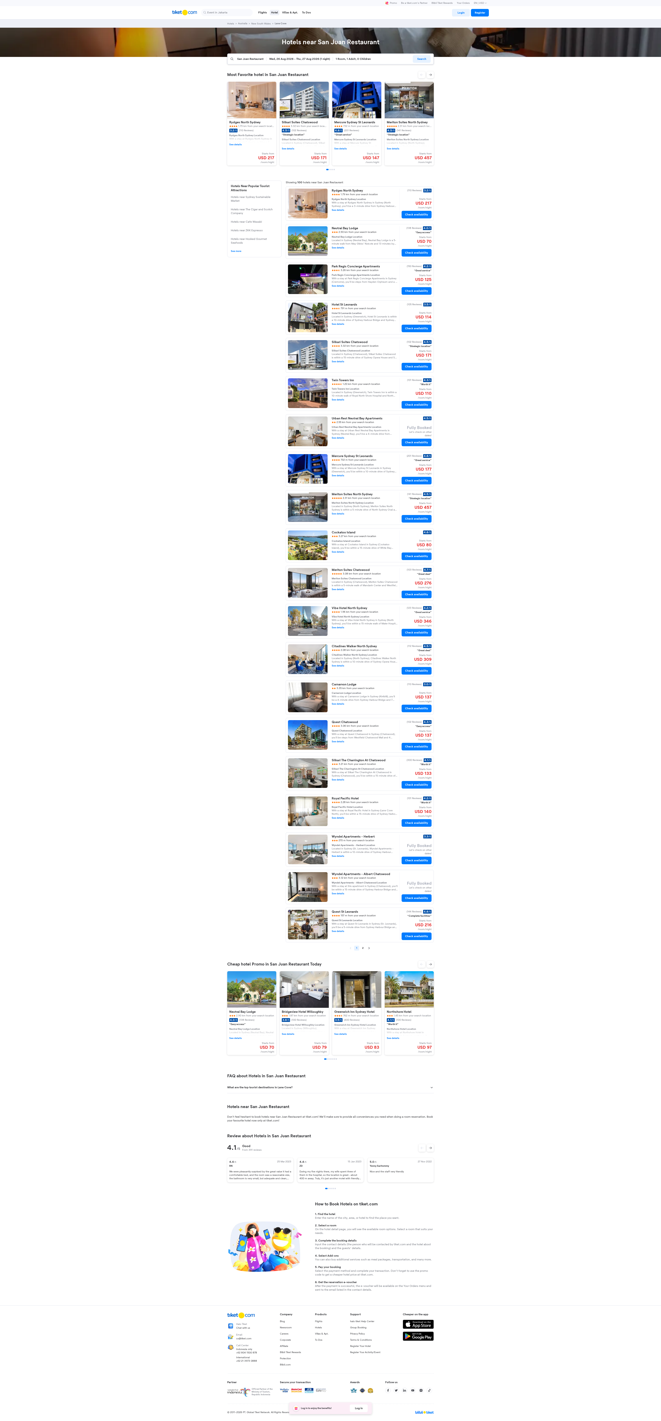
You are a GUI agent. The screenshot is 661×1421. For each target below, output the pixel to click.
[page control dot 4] (333, 1188)
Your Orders (463, 3)
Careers (284, 1333)
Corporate (285, 1340)
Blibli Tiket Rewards (442, 3)
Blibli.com (285, 1364)
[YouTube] (413, 1390)
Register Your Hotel (360, 1346)
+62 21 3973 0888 (246, 1361)
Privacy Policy (357, 1333)
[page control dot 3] (331, 1188)
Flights (318, 1321)
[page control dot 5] (335, 1188)
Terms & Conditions (361, 1340)
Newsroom (286, 1327)
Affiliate (284, 1346)
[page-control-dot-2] (330, 169)
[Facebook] (388, 1390)
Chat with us (243, 1328)
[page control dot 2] (329, 1188)
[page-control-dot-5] (334, 1059)
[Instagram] (421, 1390)
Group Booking (358, 1327)
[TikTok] (429, 1390)
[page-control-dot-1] (327, 169)
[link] (461, 13)
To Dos (318, 1340)
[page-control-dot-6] (336, 1059)
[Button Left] (422, 1148)
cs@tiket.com (243, 1338)
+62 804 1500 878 (246, 1352)
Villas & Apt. (321, 1333)
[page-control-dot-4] (334, 169)
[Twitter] (396, 1390)
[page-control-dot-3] (332, 169)
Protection (285, 1358)
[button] (421, 74)
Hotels (318, 1327)
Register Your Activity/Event (365, 1352)
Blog (282, 1321)
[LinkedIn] (404, 1390)
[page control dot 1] (326, 1188)
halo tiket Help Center (362, 1321)
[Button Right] (430, 1148)
